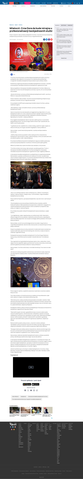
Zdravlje (46, 424)
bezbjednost (23, 396)
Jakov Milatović (15, 396)
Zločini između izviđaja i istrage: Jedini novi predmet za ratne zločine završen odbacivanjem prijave (64, 36)
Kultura (20, 430)
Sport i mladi (29, 447)
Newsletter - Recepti (43, 473)
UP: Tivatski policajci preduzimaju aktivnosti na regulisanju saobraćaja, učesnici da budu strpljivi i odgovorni (64, 41)
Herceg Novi (58, 439)
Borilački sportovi (29, 445)
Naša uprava (21, 446)
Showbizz (42, 430)
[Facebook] (25, 390)
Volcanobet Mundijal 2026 (30, 426)
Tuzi (57, 458)
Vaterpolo (29, 435)
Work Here (63, 424)
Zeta (58, 461)
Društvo (20, 426)
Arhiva (40, 467)
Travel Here (64, 426)
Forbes (25, 423)
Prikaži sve (63, 58)
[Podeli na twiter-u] (47, 39)
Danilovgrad (59, 435)
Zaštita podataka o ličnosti (52, 473)
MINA (14, 74)
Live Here (63, 427)
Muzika (42, 424)
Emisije (50, 426)
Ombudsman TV (21, 445)
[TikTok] (37, 390)
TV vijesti (50, 424)
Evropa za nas (38, 430)
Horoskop (46, 433)
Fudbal (29, 429)
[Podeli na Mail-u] (51, 39)
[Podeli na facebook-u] (44, 39)
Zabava (42, 423)
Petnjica (58, 446)
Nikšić (58, 445)
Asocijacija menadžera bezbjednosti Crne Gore (37, 396)
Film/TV (42, 427)
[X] (28, 390)
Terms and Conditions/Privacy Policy (31, 473)
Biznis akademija (20, 436)
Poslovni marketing (70, 425)
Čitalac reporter (69, 470)
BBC (48, 467)
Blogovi (36, 467)
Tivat (58, 457)
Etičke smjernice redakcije (24, 470)
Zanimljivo (42, 426)
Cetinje (58, 433)
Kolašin (58, 441)
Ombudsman (21, 442)
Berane (58, 429)
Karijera (23, 473)
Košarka (29, 430)
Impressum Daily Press (50, 470)
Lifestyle (46, 423)
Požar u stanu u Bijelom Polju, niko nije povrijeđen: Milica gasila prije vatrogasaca (64, 30)
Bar (57, 427)
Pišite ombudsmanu (14, 470)
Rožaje (58, 454)
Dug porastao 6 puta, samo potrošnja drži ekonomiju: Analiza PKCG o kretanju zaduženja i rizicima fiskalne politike (64, 53)
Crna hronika (21, 429)
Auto (19, 433)
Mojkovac (58, 444)
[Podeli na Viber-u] (49, 39)
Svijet (37, 423)
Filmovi (50, 429)
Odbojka (29, 442)
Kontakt (63, 470)
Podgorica (59, 424)
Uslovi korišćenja (33, 470)
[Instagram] (34, 390)
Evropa (37, 426)
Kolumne (54, 423)
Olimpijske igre (29, 440)
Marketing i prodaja (57, 470)
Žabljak (58, 463)
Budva (58, 432)
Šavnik (58, 455)
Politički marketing (70, 428)
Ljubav (46, 432)
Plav (57, 448)
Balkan (37, 424)
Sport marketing (29, 450)
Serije (50, 427)
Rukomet (29, 433)
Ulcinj (58, 460)
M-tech (20, 438)
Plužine (58, 449)
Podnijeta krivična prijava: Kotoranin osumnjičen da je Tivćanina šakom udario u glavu (64, 47)
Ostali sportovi (29, 437)
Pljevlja (58, 452)
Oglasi (70, 3)
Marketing (71, 423)
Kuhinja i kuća (46, 430)
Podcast (20, 432)
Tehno (20, 439)
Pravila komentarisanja (41, 470)
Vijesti (20, 423)
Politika (20, 424)
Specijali (44, 467)
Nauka (20, 441)
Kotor (58, 442)
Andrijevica (59, 426)
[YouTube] (31, 390)
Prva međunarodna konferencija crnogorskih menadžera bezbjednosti (26, 399)
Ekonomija (20, 427)
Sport (29, 423)
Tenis (29, 432)
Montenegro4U (65, 423)
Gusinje (58, 436)
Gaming (42, 429)
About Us (59, 473)
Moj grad (59, 423)
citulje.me (64, 3)
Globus (37, 427)
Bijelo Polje (59, 430)
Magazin (34, 423)
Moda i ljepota (46, 427)
